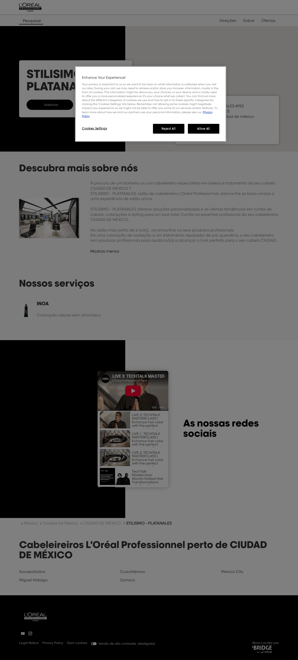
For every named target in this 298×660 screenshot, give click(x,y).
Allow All (203, 128)
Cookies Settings (94, 128)
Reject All (169, 128)
